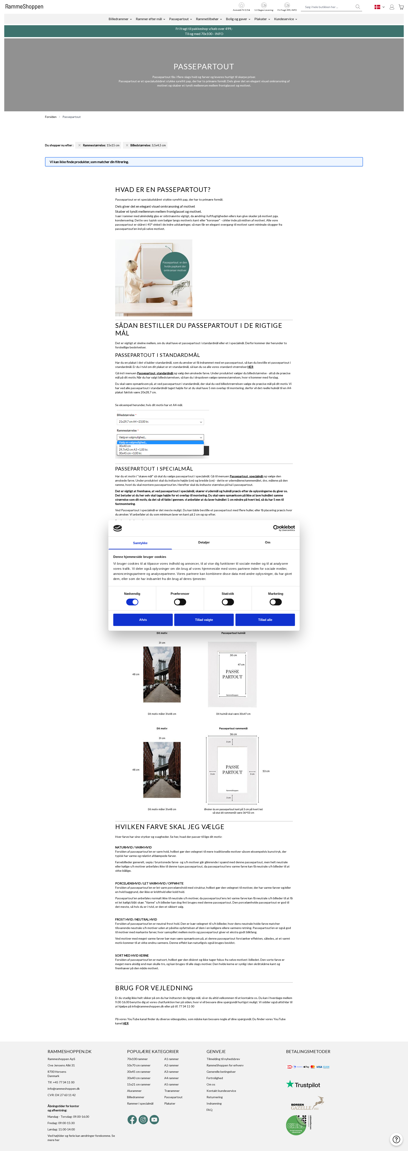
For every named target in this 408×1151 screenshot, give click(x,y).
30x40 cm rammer (138, 1078)
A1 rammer (171, 1059)
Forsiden (51, 117)
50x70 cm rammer (138, 1065)
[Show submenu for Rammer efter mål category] (164, 19)
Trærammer (172, 1090)
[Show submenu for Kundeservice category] (296, 19)
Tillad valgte (204, 620)
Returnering (215, 1097)
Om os (211, 1084)
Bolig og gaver (236, 19)
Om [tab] (267, 542)
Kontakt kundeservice (221, 1090)
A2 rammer (171, 1065)
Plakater (260, 19)
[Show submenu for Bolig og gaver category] (249, 19)
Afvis (143, 620)
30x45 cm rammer (138, 1071)
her (57, 1140)
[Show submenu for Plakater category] (269, 19)
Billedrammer (119, 19)
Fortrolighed (215, 1078)
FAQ (209, 1110)
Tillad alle (265, 620)
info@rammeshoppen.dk (148, 1006)
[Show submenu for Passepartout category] (191, 19)
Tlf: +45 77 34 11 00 (61, 1082)
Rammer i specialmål (140, 1103)
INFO (219, 34)
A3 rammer (171, 1071)
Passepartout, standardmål (155, 373)
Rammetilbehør (207, 19)
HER (250, 367)
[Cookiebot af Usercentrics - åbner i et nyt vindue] (276, 528)
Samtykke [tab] (140, 543)
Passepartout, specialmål (247, 476)
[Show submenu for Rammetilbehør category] (221, 19)
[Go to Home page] (24, 7)
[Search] (357, 6)
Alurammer (134, 1090)
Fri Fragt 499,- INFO (287, 10)
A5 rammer (171, 1084)
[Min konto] (391, 7)
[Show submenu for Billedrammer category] (130, 19)
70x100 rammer (137, 1059)
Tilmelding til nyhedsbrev (223, 1059)
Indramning (214, 1103)
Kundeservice (284, 19)
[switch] (180, 602)
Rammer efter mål (149, 19)
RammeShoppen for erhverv (225, 1065)
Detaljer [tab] (204, 542)
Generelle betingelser (221, 1071)
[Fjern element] (79, 145)
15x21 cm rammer (138, 1084)
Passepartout (179, 19)
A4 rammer (171, 1078)
